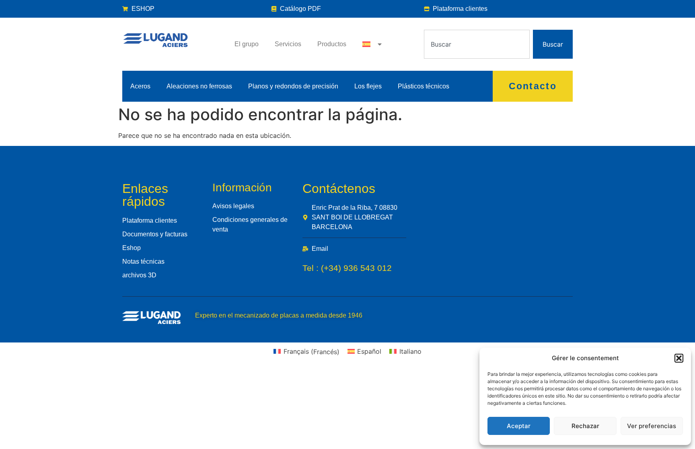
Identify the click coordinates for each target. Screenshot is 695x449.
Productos (331, 44)
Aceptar (519, 426)
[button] (679, 358)
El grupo (246, 44)
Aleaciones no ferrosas (199, 86)
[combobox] (477, 44)
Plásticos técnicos (423, 86)
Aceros (140, 86)
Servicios (288, 44)
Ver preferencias (651, 426)
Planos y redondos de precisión (293, 86)
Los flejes (368, 86)
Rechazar (585, 426)
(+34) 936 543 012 (356, 268)
